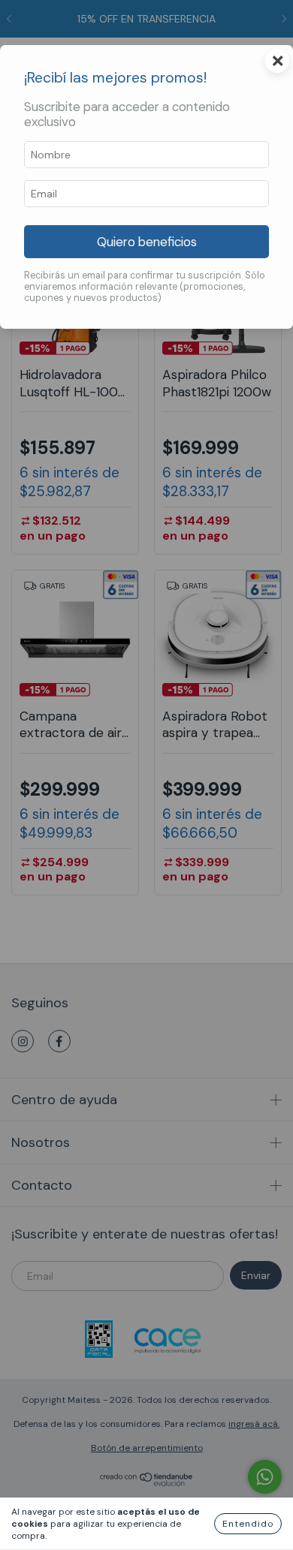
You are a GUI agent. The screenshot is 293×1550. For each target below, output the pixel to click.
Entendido (247, 1524)
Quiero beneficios (147, 241)
